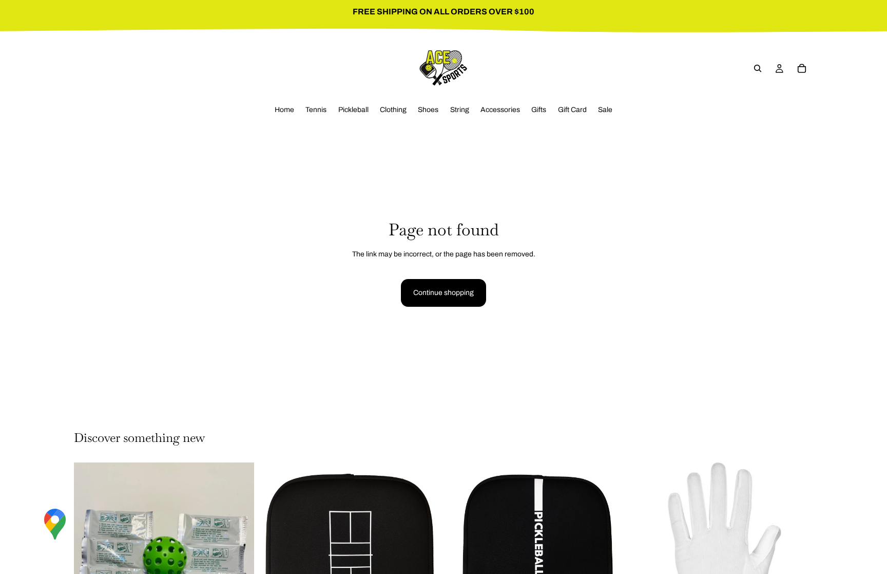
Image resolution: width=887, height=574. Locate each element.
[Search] (757, 68)
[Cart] (801, 68)
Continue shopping (443, 293)
